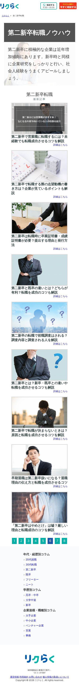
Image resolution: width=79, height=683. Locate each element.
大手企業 (31, 615)
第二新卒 (31, 569)
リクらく (5, 15)
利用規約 (23, 676)
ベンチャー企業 (35, 625)
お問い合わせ (35, 676)
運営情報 (14, 676)
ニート (29, 584)
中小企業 (31, 620)
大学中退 (31, 599)
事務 (28, 635)
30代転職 (31, 564)
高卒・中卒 (32, 594)
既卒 (28, 574)
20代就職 (31, 559)
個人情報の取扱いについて (56, 676)
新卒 (28, 604)
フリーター (32, 579)
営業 (28, 630)
